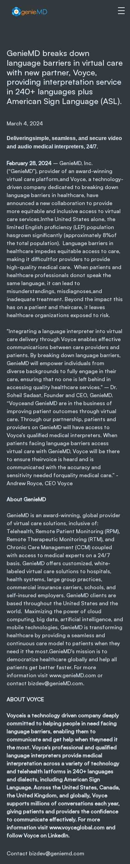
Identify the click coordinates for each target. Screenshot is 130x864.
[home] (42, 11)
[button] (118, 10)
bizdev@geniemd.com (56, 853)
